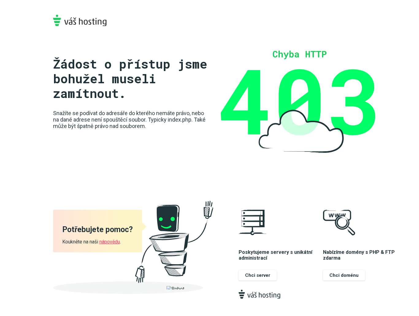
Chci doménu (344, 275)
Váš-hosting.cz (79, 20)
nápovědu (109, 242)
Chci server (257, 275)
